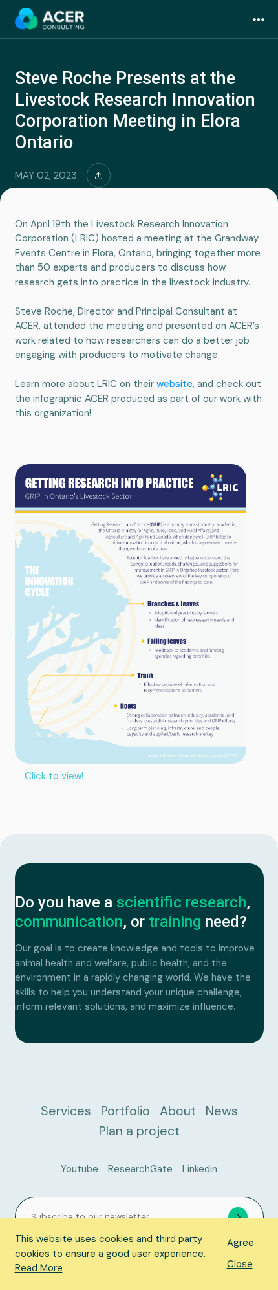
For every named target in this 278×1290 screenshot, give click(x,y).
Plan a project (139, 1131)
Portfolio (125, 1111)
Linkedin (199, 1168)
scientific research (181, 902)
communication (69, 922)
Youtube (79, 1168)
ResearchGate (140, 1168)
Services (66, 1111)
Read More (39, 1268)
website (174, 383)
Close (240, 1264)
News (222, 1111)
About (178, 1111)
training (175, 922)
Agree (240, 1242)
